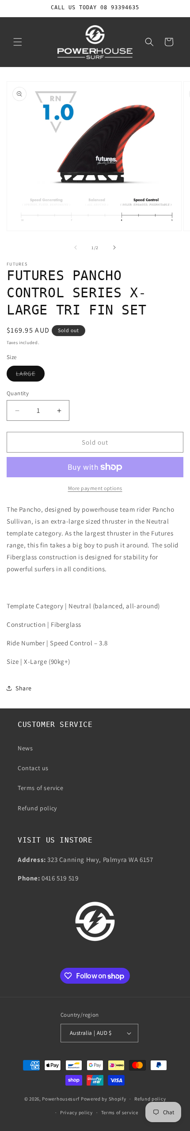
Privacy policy (76, 1112)
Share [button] (23, 688)
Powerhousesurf (61, 1099)
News (25, 748)
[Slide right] (114, 247)
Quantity (18, 393)
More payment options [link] (95, 488)
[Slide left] (75, 247)
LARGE (30, 375)
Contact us (33, 768)
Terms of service (41, 788)
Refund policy (37, 808)
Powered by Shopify (103, 1099)
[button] (17, 42)
